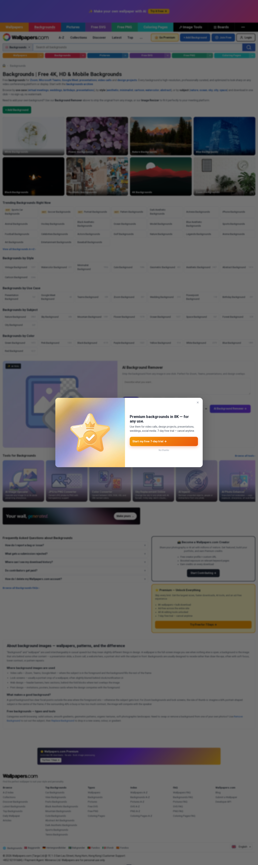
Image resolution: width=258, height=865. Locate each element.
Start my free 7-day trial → (149, 441)
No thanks (164, 450)
